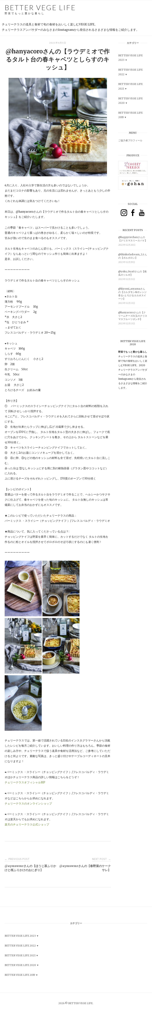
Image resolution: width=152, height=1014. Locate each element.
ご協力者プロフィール (130, 140)
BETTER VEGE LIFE (40, 9)
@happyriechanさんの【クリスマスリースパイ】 (132, 239)
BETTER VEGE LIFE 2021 (20, 955)
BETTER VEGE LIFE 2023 (20, 935)
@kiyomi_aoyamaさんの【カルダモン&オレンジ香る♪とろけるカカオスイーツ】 (132, 293)
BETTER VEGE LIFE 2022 (20, 945)
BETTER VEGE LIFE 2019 (20, 975)
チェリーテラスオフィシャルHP (25, 782)
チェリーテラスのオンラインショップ (28, 803)
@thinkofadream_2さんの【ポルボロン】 (132, 256)
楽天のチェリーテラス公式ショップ (27, 824)
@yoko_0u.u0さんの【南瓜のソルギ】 (132, 273)
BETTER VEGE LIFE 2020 (20, 965)
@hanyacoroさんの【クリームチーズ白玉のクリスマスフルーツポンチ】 (132, 316)
